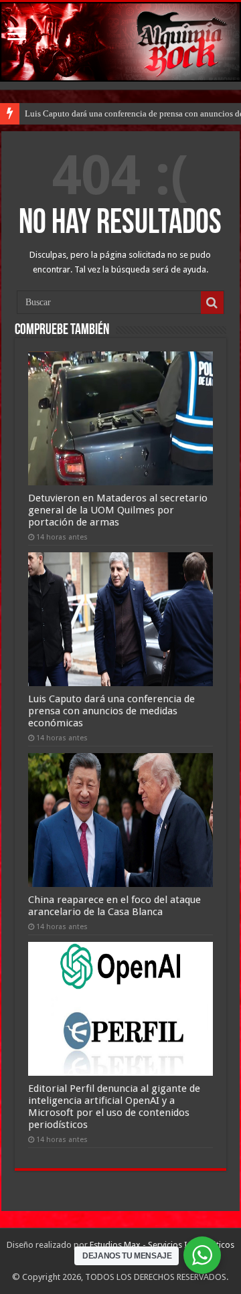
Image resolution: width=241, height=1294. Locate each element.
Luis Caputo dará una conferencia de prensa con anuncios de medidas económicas (111, 711)
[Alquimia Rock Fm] (120, 42)
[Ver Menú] (16, 35)
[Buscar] (212, 302)
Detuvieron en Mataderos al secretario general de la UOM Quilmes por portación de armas (118, 510)
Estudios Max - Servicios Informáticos (162, 1245)
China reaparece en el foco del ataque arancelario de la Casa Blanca (114, 906)
